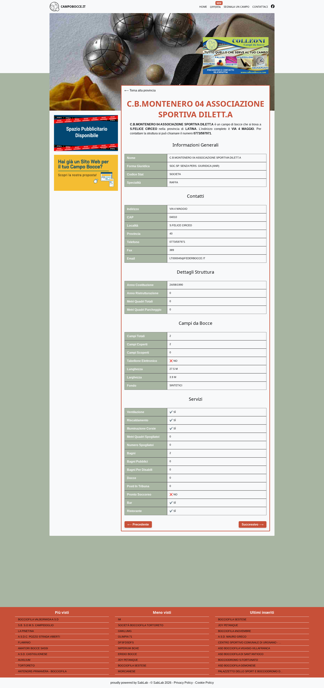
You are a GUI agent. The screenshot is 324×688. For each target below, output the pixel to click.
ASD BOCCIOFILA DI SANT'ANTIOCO (240, 654)
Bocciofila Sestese (132, 665)
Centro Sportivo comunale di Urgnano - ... (249, 642)
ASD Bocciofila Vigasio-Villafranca (244, 648)
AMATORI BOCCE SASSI (33, 648)
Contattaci (260, 6)
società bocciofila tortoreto (140, 625)
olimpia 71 (125, 636)
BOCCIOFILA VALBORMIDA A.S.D (38, 619)
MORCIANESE (126, 671)
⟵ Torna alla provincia (140, 90)
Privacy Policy (183, 682)
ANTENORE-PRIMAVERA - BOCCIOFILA (42, 671)
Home (203, 6)
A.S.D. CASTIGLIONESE (32, 654)
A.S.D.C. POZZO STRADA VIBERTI (39, 636)
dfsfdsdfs (126, 642)
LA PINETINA (26, 631)
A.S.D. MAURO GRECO (232, 636)
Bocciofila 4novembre (234, 631)
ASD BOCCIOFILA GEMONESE (237, 665)
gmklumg (125, 631)
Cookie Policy (204, 682)
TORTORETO (26, 665)
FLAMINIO (24, 642)
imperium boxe (128, 648)
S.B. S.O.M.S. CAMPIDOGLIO (36, 625)
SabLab (142, 682)
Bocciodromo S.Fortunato (238, 660)
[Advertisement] (86, 230)
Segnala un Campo (236, 6)
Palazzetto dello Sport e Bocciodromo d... (250, 671)
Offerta (215, 6)
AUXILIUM (24, 660)
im (119, 619)
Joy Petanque (128, 660)
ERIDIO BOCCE (127, 654)
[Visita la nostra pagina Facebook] (272, 7)
